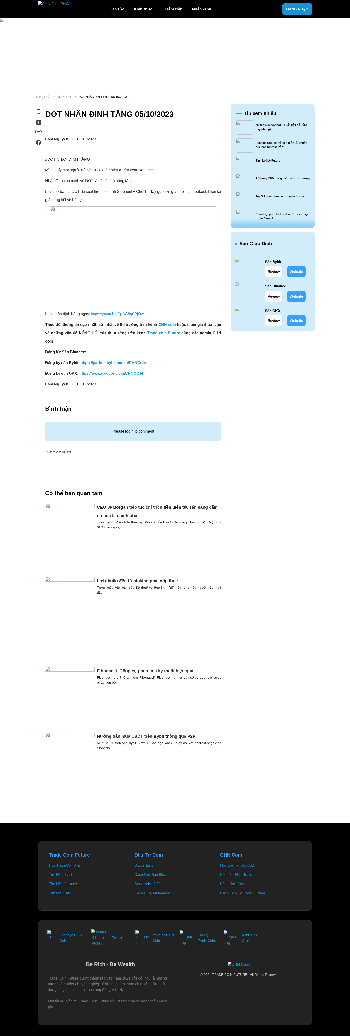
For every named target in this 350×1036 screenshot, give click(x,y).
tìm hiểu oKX (60, 893)
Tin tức (117, 9)
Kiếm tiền (173, 9)
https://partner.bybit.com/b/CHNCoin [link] (113, 363)
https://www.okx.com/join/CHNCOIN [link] (111, 373)
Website (296, 271)
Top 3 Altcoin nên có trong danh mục (280, 196)
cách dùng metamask (152, 893)
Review (274, 271)
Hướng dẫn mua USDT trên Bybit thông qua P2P (146, 736)
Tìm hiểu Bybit (60, 874)
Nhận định (201, 9)
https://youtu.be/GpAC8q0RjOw (117, 314)
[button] (144, 9)
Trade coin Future (163, 333)
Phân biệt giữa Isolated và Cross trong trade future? (282, 216)
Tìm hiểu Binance (63, 884)
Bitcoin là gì (145, 865)
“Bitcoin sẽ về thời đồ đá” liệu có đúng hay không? (281, 127)
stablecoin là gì (147, 884)
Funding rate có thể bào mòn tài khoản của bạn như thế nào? (281, 145)
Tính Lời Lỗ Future (268, 160)
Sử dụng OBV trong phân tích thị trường (283, 178)
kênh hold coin (232, 884)
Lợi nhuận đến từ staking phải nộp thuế (137, 580)
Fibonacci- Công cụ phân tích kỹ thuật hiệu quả (145, 670)
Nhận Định (64, 97)
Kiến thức (143, 9)
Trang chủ (42, 97)
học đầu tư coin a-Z (237, 865)
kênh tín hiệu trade (236, 874)
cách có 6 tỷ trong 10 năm (242, 893)
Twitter (117, 938)
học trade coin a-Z (64, 865)
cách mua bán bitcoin (152, 874)
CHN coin (167, 325)
